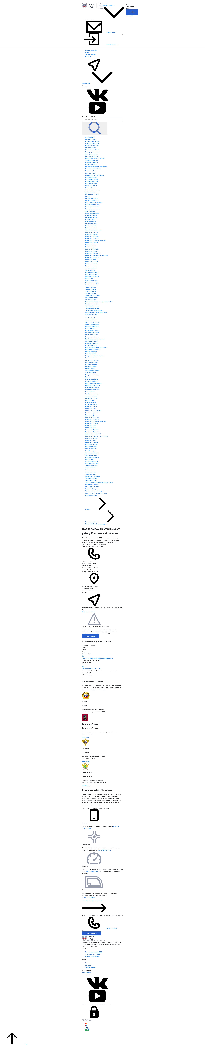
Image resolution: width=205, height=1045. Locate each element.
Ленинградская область (92, 190)
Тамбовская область (91, 285)
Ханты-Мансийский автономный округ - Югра (99, 302)
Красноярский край (91, 183)
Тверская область (90, 287)
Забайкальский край (91, 160)
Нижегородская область (92, 204)
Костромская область (91, 179)
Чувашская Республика (92, 308)
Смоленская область (91, 280)
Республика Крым (90, 247)
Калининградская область (93, 169)
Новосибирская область (92, 209)
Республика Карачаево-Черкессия (95, 240)
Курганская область (91, 185)
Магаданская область (92, 194)
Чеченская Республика (92, 306)
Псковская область (91, 223)
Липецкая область (90, 192)
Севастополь (89, 278)
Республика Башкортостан (93, 230)
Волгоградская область (92, 152)
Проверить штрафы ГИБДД (93, 952)
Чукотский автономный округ (94, 310)
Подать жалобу (90, 636)
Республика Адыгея (91, 226)
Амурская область (90, 139)
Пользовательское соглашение (104, 1005)
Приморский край (90, 221)
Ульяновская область (91, 297)
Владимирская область (92, 150)
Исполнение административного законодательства (97, 658)
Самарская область (91, 268)
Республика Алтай (90, 228)
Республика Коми (90, 245)
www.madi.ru (86, 761)
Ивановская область (91, 162)
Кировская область (91, 177)
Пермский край (89, 219)
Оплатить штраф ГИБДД (92, 954)
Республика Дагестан (91, 234)
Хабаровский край (90, 299)
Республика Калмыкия (92, 238)
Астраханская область (92, 143)
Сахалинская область (91, 274)
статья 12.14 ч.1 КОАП (104, 850)
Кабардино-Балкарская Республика (96, 166)
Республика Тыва (90, 259)
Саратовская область (91, 272)
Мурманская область (91, 200)
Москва (87, 196)
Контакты (88, 56)
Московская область (91, 198)
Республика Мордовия (92, 251)
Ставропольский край (91, 283)
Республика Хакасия (91, 261)
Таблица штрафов (90, 54)
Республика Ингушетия (92, 236)
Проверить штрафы (91, 50)
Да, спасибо (132, 12)
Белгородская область (92, 145)
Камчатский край (90, 173)
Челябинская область (91, 304)
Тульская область (90, 291)
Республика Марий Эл (92, 249)
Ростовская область (91, 264)
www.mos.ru (85, 737)
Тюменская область (91, 293)
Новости (87, 52)
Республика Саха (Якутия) (93, 253)
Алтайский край (90, 137)
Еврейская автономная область (95, 158)
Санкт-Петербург (90, 270)
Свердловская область (92, 276)
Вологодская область (91, 154)
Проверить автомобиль (92, 956)
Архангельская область (92, 141)
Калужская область (91, 171)
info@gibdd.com (86, 972)
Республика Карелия (91, 242)
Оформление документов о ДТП (91, 668)
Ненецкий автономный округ (94, 202)
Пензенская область (91, 217)
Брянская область (90, 147)
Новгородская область (92, 207)
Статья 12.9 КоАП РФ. (91, 871)
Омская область (90, 211)
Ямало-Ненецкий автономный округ (96, 312)
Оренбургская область (92, 213)
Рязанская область (91, 266)
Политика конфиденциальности (89, 1005)
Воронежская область (92, 156)
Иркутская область (91, 164)
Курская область (90, 188)
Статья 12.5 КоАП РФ (88, 897)
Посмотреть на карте (88, 612)
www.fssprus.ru (86, 786)
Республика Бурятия (91, 232)
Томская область (90, 289)
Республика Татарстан (92, 257)
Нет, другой (129, 16)
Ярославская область (91, 314)
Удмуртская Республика (92, 295)
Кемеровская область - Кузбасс (94, 175)
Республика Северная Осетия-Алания (96, 255)
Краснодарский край (91, 181)
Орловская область (91, 215)
